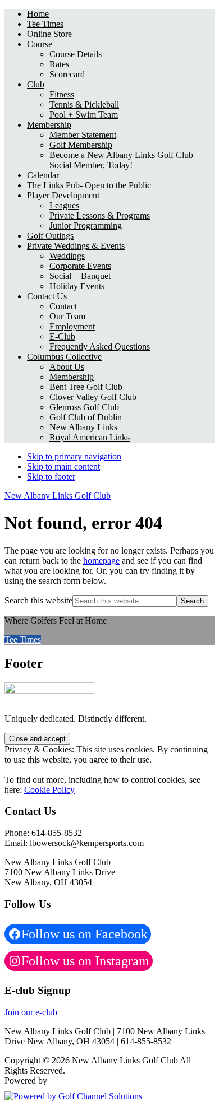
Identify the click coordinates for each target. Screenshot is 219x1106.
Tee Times (22, 639)
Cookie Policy (49, 789)
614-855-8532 (56, 833)
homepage (101, 560)
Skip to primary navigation (74, 456)
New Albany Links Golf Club (57, 495)
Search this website (38, 600)
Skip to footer (51, 476)
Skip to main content (63, 466)
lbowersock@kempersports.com (87, 843)
